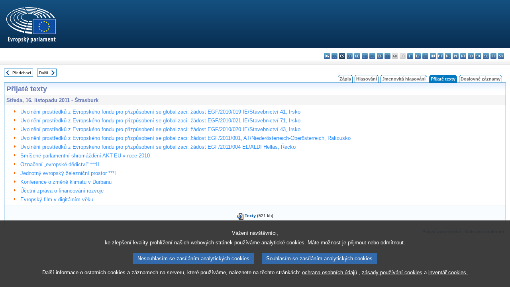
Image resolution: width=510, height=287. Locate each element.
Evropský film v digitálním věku (56, 199)
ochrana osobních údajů (329, 272)
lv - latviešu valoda (418, 56)
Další (43, 73)
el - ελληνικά (372, 56)
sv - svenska (501, 56)
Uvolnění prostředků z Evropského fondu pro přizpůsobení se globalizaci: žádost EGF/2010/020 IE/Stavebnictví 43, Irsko (160, 129)
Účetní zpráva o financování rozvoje (62, 191)
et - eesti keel (365, 56)
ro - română (471, 56)
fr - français (387, 56)
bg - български (327, 56)
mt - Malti (440, 56)
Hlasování (366, 79)
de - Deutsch (357, 56)
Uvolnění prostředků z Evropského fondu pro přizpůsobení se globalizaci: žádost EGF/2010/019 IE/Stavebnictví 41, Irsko (160, 112)
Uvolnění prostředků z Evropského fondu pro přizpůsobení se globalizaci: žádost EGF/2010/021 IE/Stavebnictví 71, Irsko (160, 121)
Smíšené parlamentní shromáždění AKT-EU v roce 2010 (85, 156)
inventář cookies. (448, 272)
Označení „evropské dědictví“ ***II (59, 164)
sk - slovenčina (478, 56)
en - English (380, 56)
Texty (250, 215)
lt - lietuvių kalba (425, 56)
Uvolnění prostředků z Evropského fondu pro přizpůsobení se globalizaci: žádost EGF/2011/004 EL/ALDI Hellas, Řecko (158, 147)
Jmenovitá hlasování (404, 79)
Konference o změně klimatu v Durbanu (66, 182)
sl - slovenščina (486, 56)
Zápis (345, 79)
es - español (334, 56)
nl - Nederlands (448, 56)
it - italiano (410, 56)
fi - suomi (493, 56)
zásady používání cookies (392, 272)
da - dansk (350, 56)
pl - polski (456, 56)
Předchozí (21, 73)
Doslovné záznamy (480, 79)
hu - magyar (433, 56)
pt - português (463, 56)
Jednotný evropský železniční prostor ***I (68, 173)
